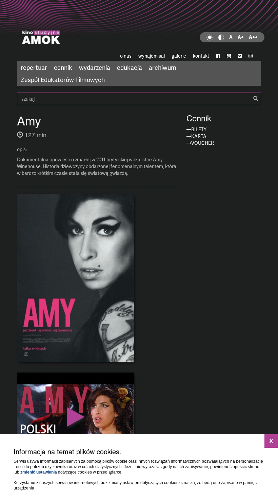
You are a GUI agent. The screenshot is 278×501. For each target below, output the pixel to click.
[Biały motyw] (209, 37)
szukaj (139, 99)
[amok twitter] (239, 56)
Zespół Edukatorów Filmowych (63, 79)
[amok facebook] (218, 56)
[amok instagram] (250, 56)
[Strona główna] (139, 25)
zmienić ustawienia (38, 472)
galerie (179, 56)
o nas (126, 56)
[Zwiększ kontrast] (221, 37)
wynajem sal (151, 56)
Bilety (198, 129)
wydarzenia (94, 67)
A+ (241, 37)
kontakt (201, 56)
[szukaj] (255, 98)
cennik (63, 67)
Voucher (202, 143)
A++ (253, 37)
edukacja (129, 67)
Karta (198, 136)
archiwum (162, 67)
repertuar (34, 67)
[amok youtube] (228, 56)
